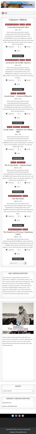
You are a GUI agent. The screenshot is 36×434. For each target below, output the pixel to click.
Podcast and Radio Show (9, 406)
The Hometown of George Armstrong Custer (18, 233)
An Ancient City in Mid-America (18, 63)
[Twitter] (13, 415)
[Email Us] (23, 415)
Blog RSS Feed (6, 402)
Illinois (28, 24)
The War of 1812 (18, 198)
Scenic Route (21, 93)
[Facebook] (16, 415)
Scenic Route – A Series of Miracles (18, 96)
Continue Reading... (18, 56)
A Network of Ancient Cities (18, 27)
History (22, 24)
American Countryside (12, 24)
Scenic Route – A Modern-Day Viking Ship (18, 130)
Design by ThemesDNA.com (18, 432)
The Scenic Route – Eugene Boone (18, 165)
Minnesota (16, 127)
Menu (6, 13)
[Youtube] (19, 415)
